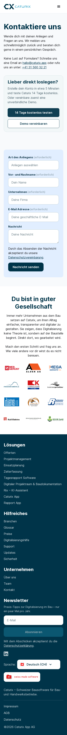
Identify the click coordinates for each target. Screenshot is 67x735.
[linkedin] (6, 654)
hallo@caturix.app (35, 63)
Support (9, 546)
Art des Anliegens (29, 157)
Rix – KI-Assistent (16, 490)
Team (7, 583)
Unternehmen (26, 191)
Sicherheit (10, 559)
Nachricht (15, 226)
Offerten (9, 453)
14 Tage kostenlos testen (33, 112)
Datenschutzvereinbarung (25, 257)
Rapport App (12, 503)
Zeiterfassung (13, 471)
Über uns (10, 577)
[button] (58, 6)
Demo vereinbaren (33, 123)
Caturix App (11, 496)
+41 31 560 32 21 (34, 67)
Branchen (10, 521)
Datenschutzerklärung (19, 645)
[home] (17, 6)
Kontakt (9, 590)
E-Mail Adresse (28, 209)
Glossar (9, 527)
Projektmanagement (17, 459)
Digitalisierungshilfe (16, 540)
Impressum (11, 706)
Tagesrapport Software (20, 478)
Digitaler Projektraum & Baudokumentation (33, 484)
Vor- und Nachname (31, 174)
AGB (7, 713)
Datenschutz (12, 719)
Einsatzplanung (14, 465)
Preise (8, 534)
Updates (9, 552)
